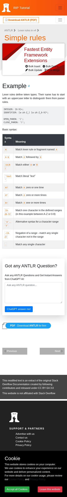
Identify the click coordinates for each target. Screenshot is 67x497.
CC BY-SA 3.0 (46, 388)
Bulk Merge (53, 70)
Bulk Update (35, 70)
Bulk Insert (34, 66)
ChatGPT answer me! (19, 309)
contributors (8, 388)
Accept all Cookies (17, 489)
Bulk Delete (52, 66)
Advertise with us (25, 434)
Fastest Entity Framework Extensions (38, 55)
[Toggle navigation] (60, 8)
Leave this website (50, 489)
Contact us (21, 437)
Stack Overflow (47, 393)
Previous (11, 351)
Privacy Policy (23, 445)
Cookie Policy (23, 441)
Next (58, 351)
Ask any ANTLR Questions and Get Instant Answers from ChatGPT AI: (33, 277)
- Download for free (28, 325)
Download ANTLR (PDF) (22, 20)
